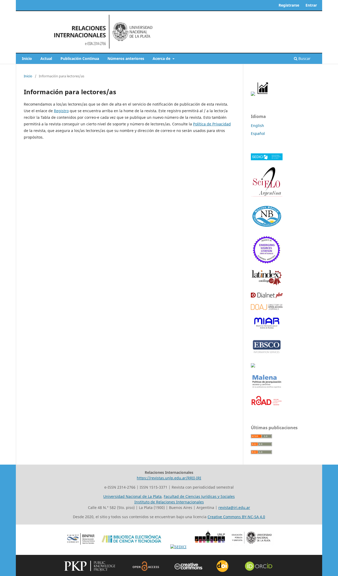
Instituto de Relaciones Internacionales (169, 501)
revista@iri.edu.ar (234, 507)
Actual (46, 58)
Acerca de (162, 58)
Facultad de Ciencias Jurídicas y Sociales (199, 496)
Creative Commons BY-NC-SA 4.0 (236, 516)
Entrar (311, 5)
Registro (61, 110)
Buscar (304, 58)
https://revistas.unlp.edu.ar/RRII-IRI (169, 477)
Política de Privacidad (212, 123)
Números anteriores (125, 58)
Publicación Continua (79, 58)
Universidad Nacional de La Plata (132, 496)
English (257, 125)
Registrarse (289, 5)
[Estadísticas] (263, 94)
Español (258, 133)
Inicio (27, 58)
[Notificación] (253, 94)
